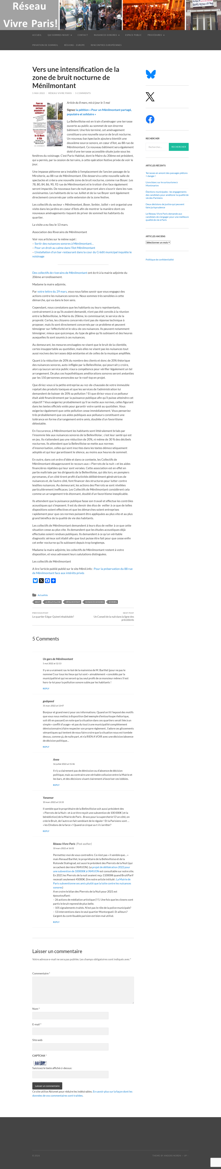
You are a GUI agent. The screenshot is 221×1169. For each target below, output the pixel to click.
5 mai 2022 (38, 93)
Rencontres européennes (106, 45)
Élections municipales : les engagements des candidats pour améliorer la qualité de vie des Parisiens (167, 194)
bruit (37, 602)
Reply (46, 689)
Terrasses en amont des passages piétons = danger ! (167, 174)
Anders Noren (172, 1155)
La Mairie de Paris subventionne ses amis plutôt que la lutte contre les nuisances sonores (92, 883)
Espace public (133, 35)
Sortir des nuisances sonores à (54, 243)
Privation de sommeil (45, 45)
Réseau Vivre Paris (60, 93)
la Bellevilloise (53, 602)
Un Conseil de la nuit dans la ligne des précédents (114, 616)
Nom (36, 1008)
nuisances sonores (94, 602)
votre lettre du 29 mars (52, 291)
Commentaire (41, 973)
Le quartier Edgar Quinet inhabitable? (53, 615)
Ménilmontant (82, 243)
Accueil (37, 35)
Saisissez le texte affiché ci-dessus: (52, 1068)
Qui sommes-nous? (58, 35)
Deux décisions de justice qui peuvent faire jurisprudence (165, 206)
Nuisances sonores (105, 35)
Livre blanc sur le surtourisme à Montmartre (162, 184)
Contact (83, 35)
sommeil (113, 602)
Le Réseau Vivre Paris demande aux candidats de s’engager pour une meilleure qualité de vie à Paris (167, 216)
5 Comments (83, 93)
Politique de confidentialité (160, 259)
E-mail (36, 1024)
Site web (37, 1040)
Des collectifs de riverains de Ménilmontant (59, 272)
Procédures (155, 35)
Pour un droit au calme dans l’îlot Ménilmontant (65, 247)
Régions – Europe (74, 45)
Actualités (43, 595)
